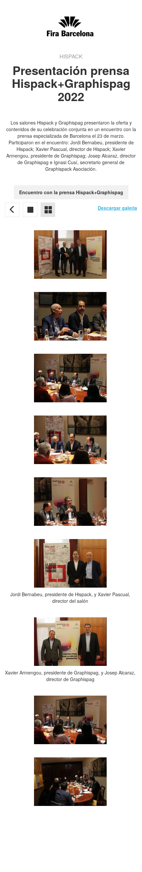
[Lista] (48, 209)
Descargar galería (117, 207)
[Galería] (30, 209)
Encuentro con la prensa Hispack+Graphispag (71, 192)
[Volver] (12, 209)
